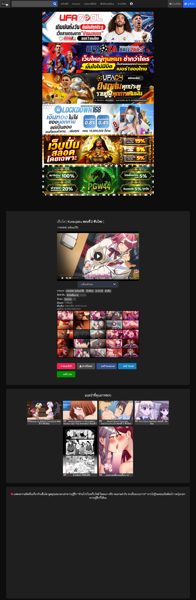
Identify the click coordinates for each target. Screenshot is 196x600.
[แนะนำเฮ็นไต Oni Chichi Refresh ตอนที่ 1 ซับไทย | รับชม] (152, 410)
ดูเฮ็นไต (190, 3)
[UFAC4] (98, 102)
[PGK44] (98, 164)
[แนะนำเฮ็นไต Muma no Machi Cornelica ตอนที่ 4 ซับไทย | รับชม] (44, 410)
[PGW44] (98, 194)
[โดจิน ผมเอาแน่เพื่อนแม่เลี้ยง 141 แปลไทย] (116, 450)
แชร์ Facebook (107, 366)
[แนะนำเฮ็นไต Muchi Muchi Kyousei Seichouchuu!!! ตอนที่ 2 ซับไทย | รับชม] (116, 410)
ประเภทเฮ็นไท (90, 3)
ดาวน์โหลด (87, 366)
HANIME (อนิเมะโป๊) (68, 227)
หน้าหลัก (65, 3)
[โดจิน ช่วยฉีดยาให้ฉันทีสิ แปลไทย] (80, 450)
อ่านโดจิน (122, 3)
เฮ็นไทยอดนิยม (107, 3)
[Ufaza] (98, 72)
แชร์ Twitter (128, 366)
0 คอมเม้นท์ (66, 366)
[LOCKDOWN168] (98, 133)
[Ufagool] (98, 41)
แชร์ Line (67, 374)
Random (76, 3)
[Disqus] (98, 540)
